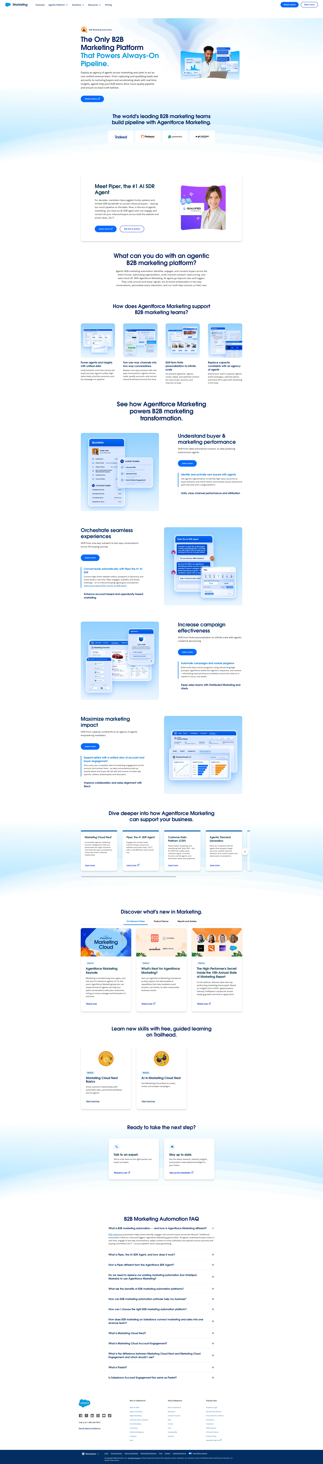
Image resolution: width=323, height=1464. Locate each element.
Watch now (91, 1003)
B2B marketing (115, 1234)
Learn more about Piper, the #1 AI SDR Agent (105, 585)
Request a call (120, 1172)
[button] (244, 851)
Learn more (104, 229)
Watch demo (91, 98)
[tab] (136, 921)
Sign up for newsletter (179, 1172)
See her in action (132, 229)
